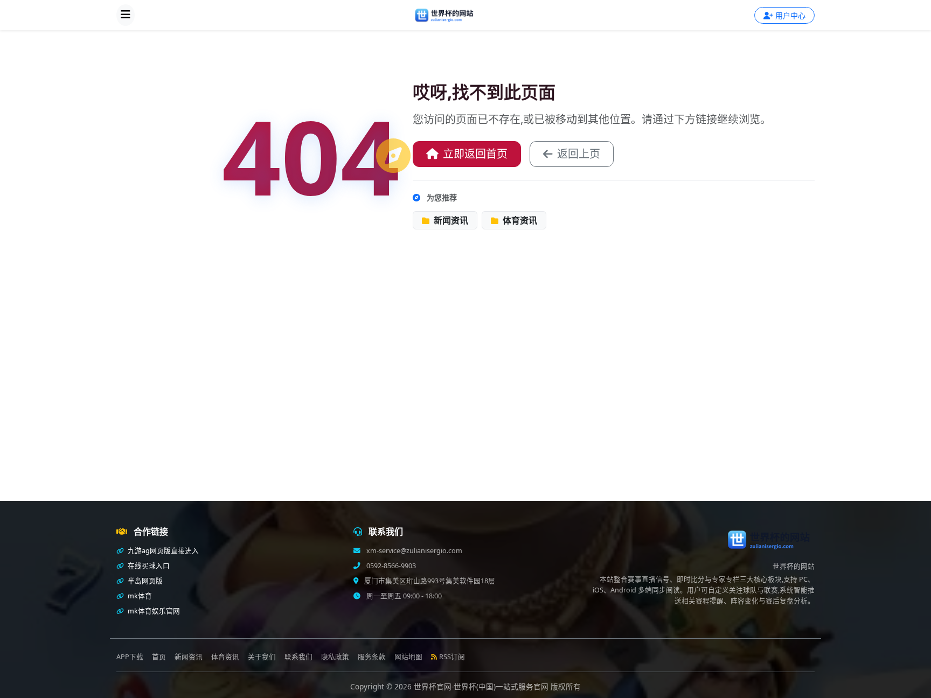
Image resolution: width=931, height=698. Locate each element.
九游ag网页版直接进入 (162, 550)
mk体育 (139, 596)
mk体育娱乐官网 (153, 611)
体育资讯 (519, 220)
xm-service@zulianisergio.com (413, 550)
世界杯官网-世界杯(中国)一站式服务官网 (482, 686)
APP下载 (129, 656)
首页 (159, 656)
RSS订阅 (452, 656)
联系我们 (298, 656)
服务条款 (372, 656)
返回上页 (578, 153)
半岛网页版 (144, 580)
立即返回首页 (475, 153)
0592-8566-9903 (390, 565)
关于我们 (262, 656)
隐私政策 (335, 656)
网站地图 (408, 656)
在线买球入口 (148, 565)
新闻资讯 (450, 220)
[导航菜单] (125, 15)
